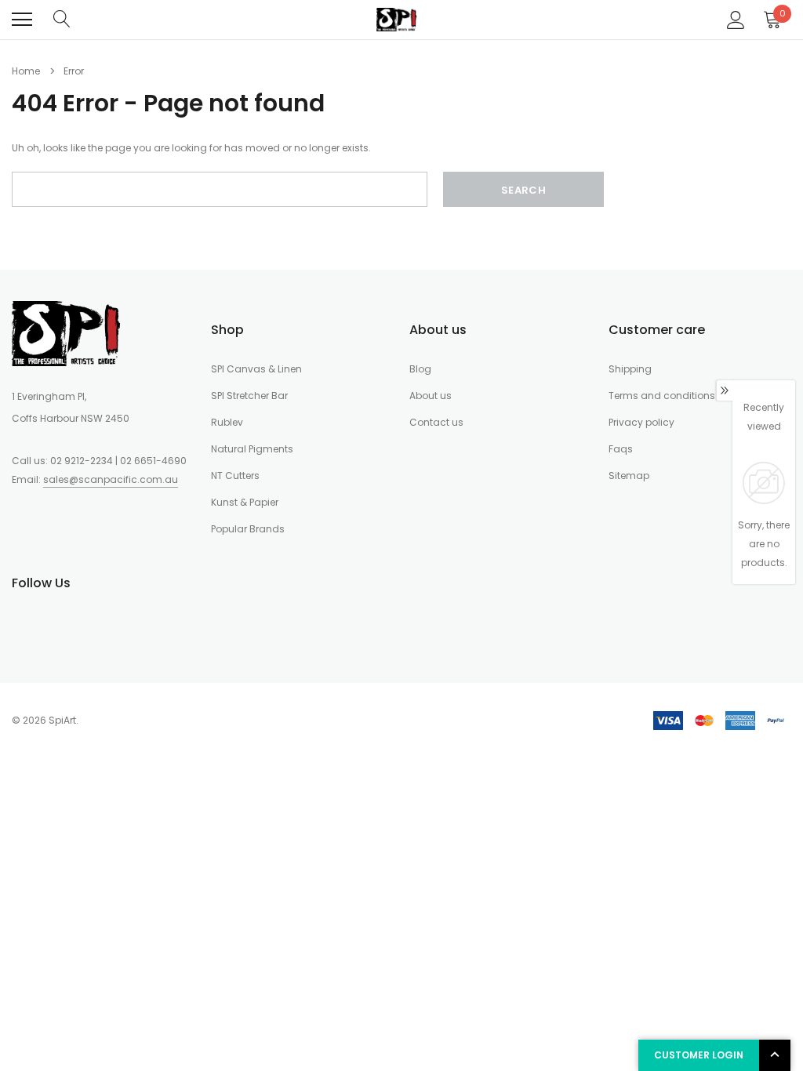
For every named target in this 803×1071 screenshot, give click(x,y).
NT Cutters (235, 475)
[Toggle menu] (22, 19)
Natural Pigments (252, 449)
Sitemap (629, 475)
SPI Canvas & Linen (256, 369)
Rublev (227, 422)
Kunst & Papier (244, 502)
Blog (420, 369)
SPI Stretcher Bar (249, 395)
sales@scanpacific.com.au (110, 479)
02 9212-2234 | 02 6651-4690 (118, 460)
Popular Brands (248, 529)
